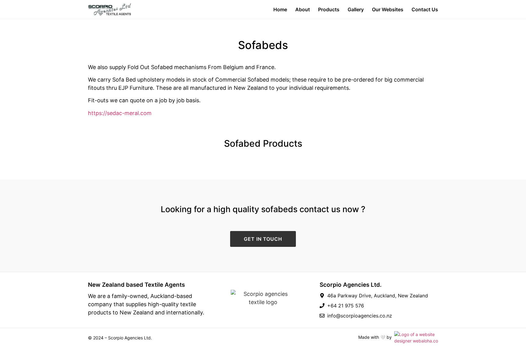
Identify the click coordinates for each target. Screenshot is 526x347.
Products (328, 9)
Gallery (356, 9)
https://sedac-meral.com (120, 113)
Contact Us (425, 9)
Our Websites (387, 9)
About (302, 9)
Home (280, 9)
